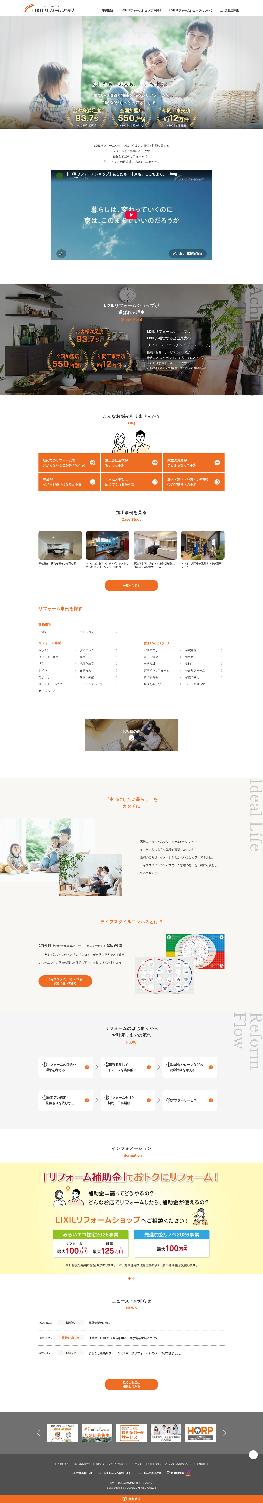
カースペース (47, 691)
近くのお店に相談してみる (131, 1384)
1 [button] (129, 1278)
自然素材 (149, 663)
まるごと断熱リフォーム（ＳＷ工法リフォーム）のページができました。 (136, 1353)
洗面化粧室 (87, 663)
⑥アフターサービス (181, 1100)
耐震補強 (190, 650)
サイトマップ (135, 1464)
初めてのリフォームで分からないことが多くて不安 (64, 462)
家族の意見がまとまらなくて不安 (181, 462)
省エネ (189, 657)
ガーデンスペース (91, 684)
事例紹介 (108, 10)
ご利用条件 (63, 1464)
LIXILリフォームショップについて (191, 10)
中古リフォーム (195, 670)
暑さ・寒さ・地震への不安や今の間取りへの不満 (188, 482)
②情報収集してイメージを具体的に (120, 1067)
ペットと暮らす (195, 684)
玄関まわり (87, 670)
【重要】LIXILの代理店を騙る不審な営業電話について (123, 1338)
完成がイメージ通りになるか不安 (62, 482)
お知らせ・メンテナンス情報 (110, 1464)
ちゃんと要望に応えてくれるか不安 (119, 482)
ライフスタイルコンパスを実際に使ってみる (65, 981)
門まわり (44, 677)
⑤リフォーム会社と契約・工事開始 (119, 1100)
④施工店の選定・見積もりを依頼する (58, 1100)
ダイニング (87, 650)
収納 (188, 663)
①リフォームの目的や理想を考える (59, 1067)
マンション (87, 632)
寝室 (83, 657)
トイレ (42, 670)
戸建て (42, 632)
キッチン (44, 650)
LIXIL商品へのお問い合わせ (118, 1473)
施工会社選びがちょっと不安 (116, 462)
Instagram (177, 1472)
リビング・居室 (48, 657)
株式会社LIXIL (84, 1473)
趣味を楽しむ (152, 684)
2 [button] (133, 1278)
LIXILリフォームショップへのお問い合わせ (171, 1464)
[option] (131, 1218)
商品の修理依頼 (152, 1473)
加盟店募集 (232, 10)
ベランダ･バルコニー (52, 684)
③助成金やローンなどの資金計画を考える (184, 1067)
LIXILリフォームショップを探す (141, 10)
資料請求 (134, 1499)
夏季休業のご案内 (100, 1323)
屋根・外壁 (87, 677)
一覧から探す (131, 585)
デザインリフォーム (156, 670)
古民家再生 (151, 677)
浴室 (41, 663)
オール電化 (151, 657)
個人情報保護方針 (82, 1464)
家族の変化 (192, 677)
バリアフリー (152, 650)
